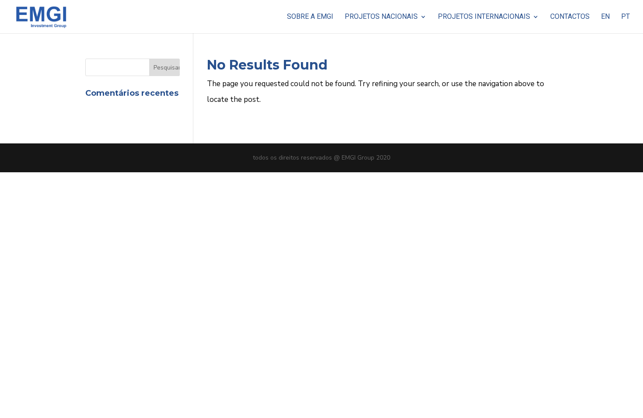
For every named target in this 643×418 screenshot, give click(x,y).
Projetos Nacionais (381, 17)
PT (625, 17)
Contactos (570, 17)
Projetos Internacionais (484, 17)
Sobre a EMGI (310, 17)
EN (605, 17)
